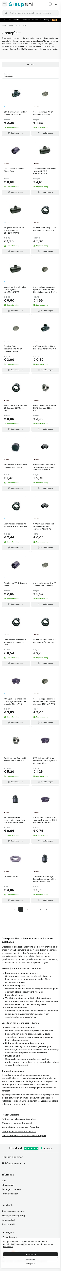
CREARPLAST (21, 25)
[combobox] (30, 13)
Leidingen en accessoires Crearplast (19, 1131)
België (9, 1232)
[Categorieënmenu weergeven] (4, 4)
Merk (11, 25)
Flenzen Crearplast (10, 1115)
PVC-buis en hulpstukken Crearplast (19, 1119)
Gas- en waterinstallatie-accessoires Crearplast (24, 1135)
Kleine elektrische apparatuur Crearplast (20, 1127)
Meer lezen (8, 1246)
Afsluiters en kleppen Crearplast (17, 1123)
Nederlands (11, 1237)
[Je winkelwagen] (50, 4)
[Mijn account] (56, 4)
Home (4, 25)
